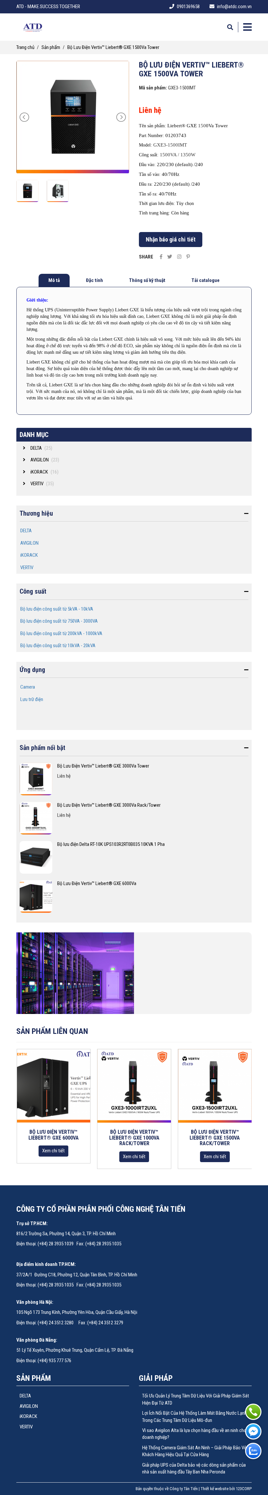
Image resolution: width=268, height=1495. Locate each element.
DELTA (26, 531)
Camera (27, 687)
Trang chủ (25, 47)
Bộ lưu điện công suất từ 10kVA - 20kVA (57, 645)
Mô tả (54, 280)
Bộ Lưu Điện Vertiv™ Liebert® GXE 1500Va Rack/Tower (215, 1137)
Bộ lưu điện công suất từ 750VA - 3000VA (59, 621)
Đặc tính (94, 280)
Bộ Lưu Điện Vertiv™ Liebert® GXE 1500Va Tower (113, 47)
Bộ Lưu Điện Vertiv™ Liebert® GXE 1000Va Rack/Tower (134, 1137)
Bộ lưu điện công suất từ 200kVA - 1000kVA (61, 633)
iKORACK (29, 555)
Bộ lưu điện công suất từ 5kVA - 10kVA (56, 609)
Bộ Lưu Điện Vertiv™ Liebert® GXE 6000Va (96, 883)
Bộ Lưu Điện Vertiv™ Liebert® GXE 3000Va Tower (103, 766)
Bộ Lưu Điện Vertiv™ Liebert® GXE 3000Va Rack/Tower (108, 805)
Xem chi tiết (53, 1151)
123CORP (244, 1488)
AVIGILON (29, 543)
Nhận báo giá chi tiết (170, 239)
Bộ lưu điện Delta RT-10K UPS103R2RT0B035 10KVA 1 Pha (111, 844)
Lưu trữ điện (31, 699)
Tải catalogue (206, 280)
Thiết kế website (214, 1488)
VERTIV (26, 567)
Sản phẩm (51, 47)
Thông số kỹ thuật (147, 280)
